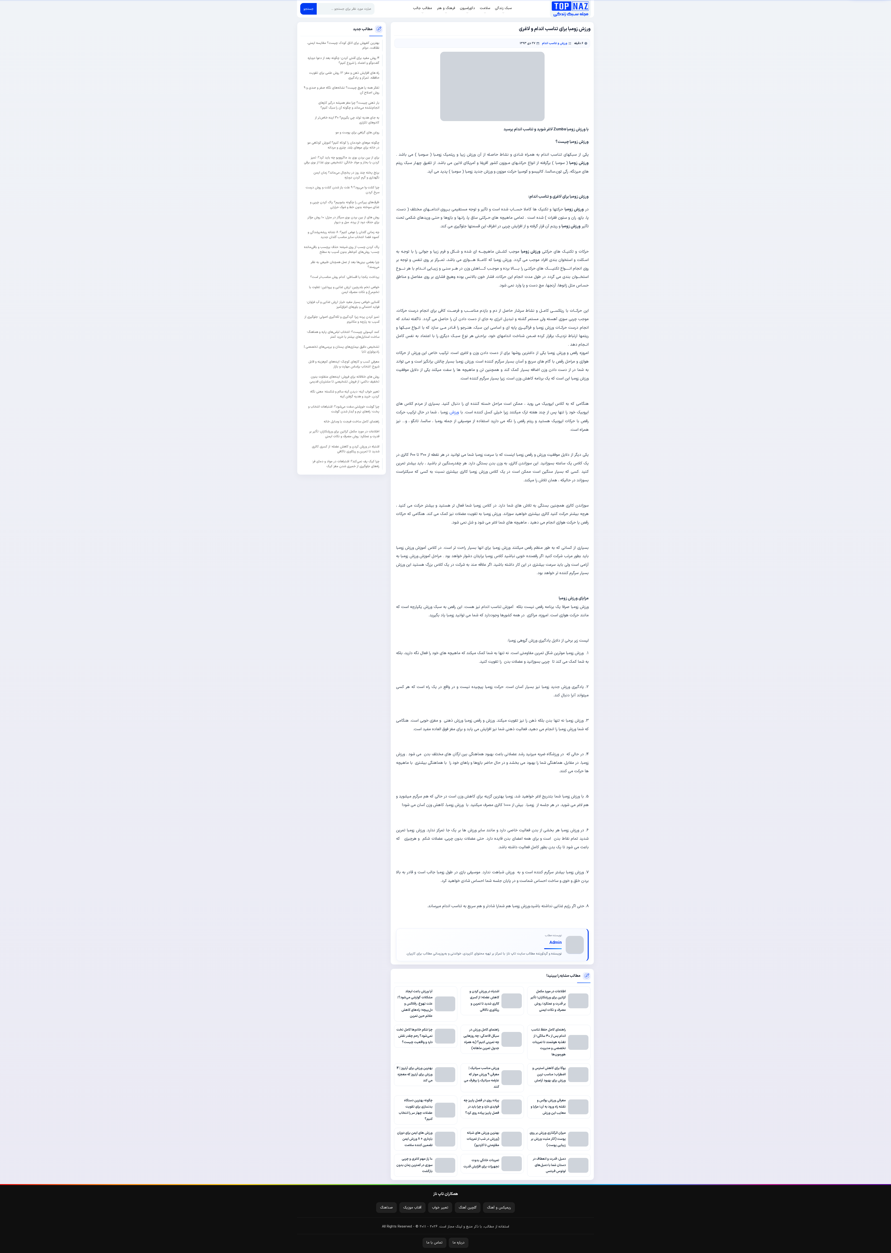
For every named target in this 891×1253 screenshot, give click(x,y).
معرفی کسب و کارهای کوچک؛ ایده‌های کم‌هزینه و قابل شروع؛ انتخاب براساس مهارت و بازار (343, 364)
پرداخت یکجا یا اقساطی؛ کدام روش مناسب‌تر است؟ (344, 277)
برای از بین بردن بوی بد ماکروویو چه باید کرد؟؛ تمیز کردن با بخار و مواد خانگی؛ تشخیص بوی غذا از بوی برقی (341, 160)
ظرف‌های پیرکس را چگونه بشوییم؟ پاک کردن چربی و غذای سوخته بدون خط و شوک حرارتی (344, 205)
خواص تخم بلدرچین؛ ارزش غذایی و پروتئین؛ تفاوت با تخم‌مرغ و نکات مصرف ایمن (344, 289)
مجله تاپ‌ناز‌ (570, 8)
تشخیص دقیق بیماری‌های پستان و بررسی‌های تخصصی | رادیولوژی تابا (341, 349)
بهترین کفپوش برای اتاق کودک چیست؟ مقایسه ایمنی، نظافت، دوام (343, 45)
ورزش (454, 412)
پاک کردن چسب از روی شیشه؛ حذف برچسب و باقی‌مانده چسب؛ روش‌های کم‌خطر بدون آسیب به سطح (341, 249)
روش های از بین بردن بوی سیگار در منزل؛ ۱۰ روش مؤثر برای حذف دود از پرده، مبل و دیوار (343, 220)
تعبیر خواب (440, 1207)
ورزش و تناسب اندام (554, 43)
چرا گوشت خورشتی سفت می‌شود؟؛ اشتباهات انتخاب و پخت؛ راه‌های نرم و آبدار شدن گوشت (343, 409)
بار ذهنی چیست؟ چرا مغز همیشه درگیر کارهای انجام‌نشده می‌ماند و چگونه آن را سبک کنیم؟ (348, 105)
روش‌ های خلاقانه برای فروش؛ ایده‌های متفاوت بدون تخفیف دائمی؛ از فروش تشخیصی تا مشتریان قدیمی (344, 379)
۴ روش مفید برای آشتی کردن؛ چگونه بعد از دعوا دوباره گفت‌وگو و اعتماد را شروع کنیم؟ (343, 60)
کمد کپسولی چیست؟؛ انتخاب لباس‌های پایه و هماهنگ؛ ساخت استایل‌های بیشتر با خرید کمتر (343, 334)
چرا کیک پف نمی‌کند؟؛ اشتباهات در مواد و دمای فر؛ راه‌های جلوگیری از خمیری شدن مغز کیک (345, 464)
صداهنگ (386, 1207)
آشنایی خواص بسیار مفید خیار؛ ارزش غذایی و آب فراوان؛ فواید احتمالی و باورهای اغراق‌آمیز (343, 304)
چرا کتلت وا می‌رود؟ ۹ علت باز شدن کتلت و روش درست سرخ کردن (342, 190)
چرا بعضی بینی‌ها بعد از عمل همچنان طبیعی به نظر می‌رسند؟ (345, 264)
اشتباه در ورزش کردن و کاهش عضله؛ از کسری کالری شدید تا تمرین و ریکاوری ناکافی (345, 449)
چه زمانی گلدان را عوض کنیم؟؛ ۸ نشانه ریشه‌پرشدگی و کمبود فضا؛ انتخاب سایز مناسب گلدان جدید (343, 234)
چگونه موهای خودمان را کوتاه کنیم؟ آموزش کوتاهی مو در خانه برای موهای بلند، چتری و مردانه (343, 145)
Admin (555, 943)
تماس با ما (434, 1242)
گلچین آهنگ (468, 1207)
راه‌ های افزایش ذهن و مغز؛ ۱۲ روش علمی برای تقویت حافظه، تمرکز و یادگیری (344, 75)
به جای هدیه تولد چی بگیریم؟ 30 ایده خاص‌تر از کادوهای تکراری (347, 120)
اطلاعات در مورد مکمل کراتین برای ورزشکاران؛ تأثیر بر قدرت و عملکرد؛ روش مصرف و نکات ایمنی (344, 434)
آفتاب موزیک (412, 1207)
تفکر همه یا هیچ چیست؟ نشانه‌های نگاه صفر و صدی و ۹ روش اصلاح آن (341, 90)
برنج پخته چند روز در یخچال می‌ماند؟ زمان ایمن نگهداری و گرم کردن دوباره (346, 175)
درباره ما (459, 1242)
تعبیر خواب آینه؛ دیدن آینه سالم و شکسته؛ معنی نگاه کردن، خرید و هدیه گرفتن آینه (344, 394)
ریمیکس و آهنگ (499, 1207)
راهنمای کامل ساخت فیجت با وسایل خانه (351, 421)
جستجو (308, 8)
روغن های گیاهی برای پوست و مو (357, 132)
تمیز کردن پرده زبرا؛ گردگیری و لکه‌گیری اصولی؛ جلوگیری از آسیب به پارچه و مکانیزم (341, 319)
